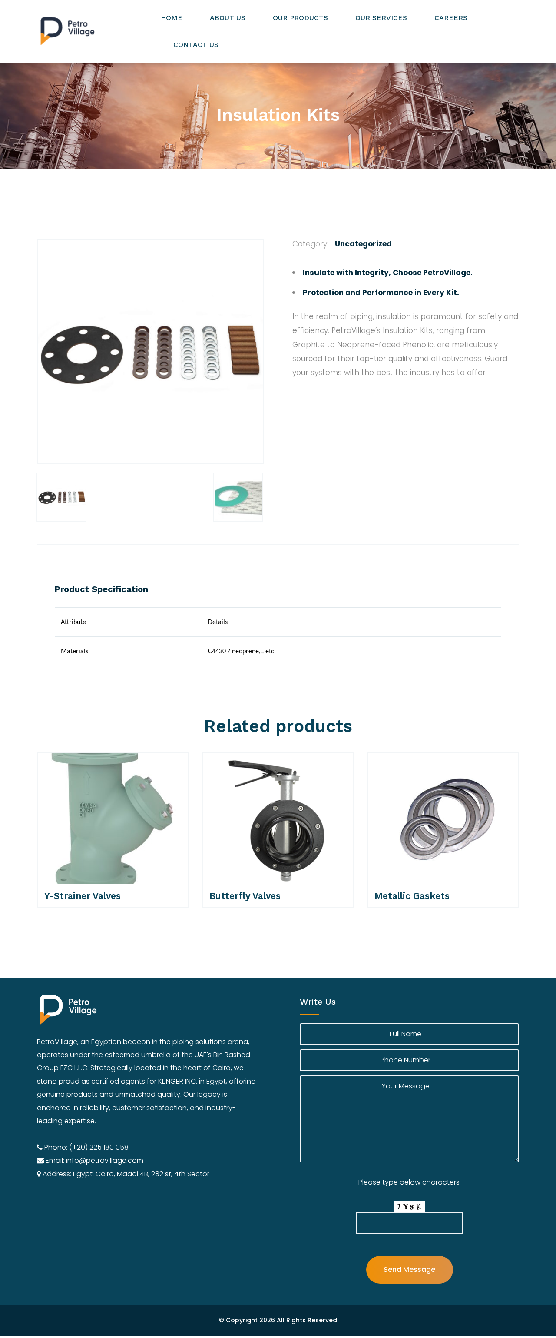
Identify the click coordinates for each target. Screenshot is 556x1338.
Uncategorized (363, 244)
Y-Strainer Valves (82, 895)
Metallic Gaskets (412, 895)
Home (171, 17)
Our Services (381, 17)
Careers (450, 17)
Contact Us (195, 44)
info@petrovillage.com (104, 1160)
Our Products (300, 17)
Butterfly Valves (245, 895)
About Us (227, 17)
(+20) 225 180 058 (99, 1147)
